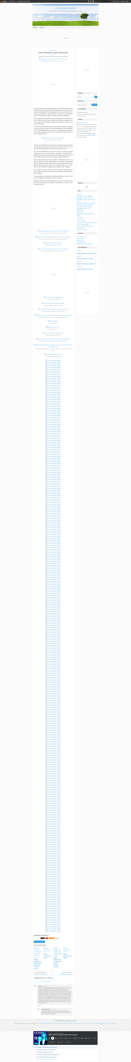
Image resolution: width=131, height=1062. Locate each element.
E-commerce (80, 217)
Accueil (35, 27)
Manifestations (80, 228)
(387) (85, 244)
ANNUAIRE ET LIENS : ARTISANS (85, 196)
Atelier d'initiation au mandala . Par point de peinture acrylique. (94, 264)
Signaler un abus (65, 1023)
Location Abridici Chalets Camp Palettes (87, 223)
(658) (80, 238)
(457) (80, 240)
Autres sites (80, 212)
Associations (53, 50)
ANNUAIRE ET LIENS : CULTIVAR (85, 205)
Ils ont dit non (80, 219)
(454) (81, 242)
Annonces (79, 194)
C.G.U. (71, 1023)
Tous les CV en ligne (82, 230)
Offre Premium (90, 1023)
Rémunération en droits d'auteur (80, 1023)
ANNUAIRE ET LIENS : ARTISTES (84, 198)
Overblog (73, 1020)
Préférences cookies (113, 1023)
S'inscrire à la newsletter (39, 941)
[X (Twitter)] (91, 1)
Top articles (54, 1023)
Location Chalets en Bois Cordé (85, 226)
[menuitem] (35, 27)
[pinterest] (93, 1)
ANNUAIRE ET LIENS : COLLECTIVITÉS (86, 203)
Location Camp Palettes (83, 224)
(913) (81, 237)
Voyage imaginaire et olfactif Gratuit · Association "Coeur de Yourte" (95, 253)
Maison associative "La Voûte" (85, 258)
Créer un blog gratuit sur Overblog (43, 1023)
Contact (42, 27)
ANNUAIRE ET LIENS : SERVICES (84, 206)
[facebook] (89, 1)
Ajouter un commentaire (45, 981)
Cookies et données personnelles (101, 1023)
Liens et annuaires (81, 221)
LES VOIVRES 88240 (65, 8)
